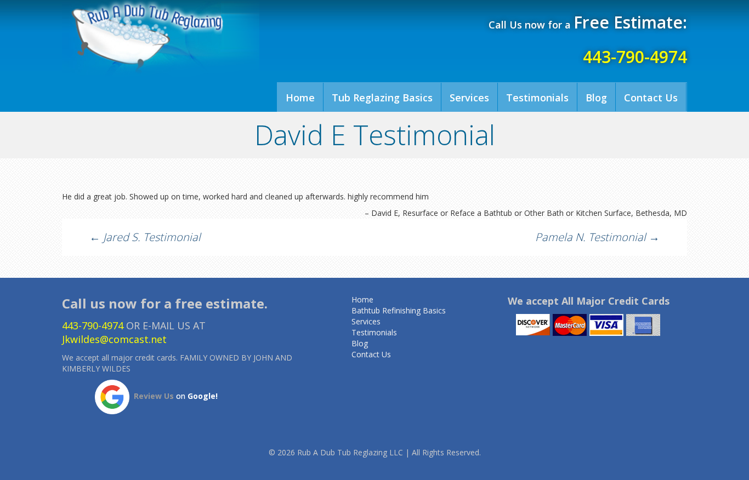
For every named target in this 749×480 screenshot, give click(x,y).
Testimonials (537, 97)
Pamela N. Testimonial (597, 237)
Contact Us (651, 97)
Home (300, 97)
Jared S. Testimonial (145, 237)
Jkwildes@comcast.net (114, 339)
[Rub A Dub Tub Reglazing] (160, 38)
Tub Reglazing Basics (382, 97)
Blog (596, 97)
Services (469, 97)
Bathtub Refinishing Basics (398, 310)
